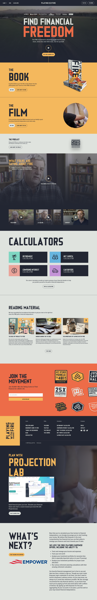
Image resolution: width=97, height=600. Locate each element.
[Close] (62, 284)
